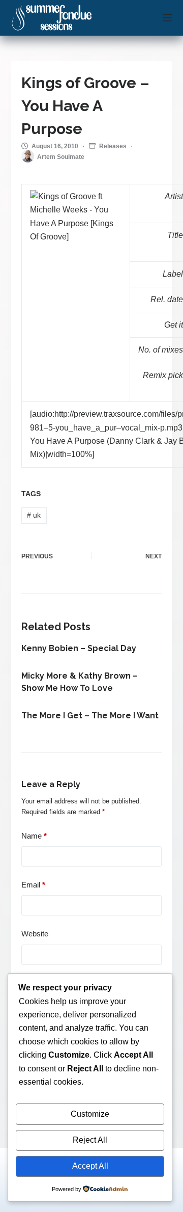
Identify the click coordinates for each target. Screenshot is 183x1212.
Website (34, 933)
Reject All (90, 1140)
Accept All (90, 1166)
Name (34, 835)
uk (34, 515)
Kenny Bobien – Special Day (78, 648)
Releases (113, 146)
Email (33, 884)
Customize (90, 1114)
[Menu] (167, 17)
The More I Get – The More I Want (90, 715)
